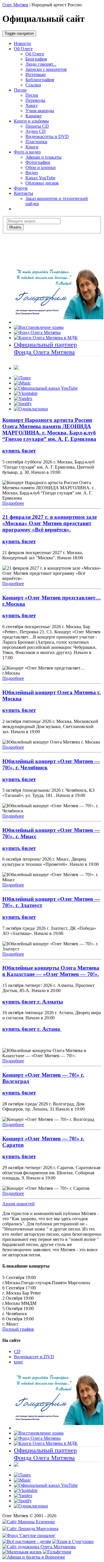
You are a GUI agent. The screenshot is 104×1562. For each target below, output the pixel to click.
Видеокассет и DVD (34, 1356)
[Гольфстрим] (57, 1551)
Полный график (18, 1329)
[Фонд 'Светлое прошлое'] (28, 1535)
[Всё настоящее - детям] (26, 1541)
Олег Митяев (15, 4)
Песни (20, 90)
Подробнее (13, 503)
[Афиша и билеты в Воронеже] (33, 1557)
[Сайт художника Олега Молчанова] (39, 1546)
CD (17, 1351)
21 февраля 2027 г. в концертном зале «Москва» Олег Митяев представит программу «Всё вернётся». (49, 523)
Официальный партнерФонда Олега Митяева (45, 348)
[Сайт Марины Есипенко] (28, 1521)
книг (18, 1361)
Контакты (23, 193)
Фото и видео (27, 152)
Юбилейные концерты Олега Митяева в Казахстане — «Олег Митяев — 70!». (50, 971)
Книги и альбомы (31, 121)
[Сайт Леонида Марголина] (30, 1528)
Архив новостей (18, 1203)
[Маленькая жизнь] (22, 1551)
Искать (15, 227)
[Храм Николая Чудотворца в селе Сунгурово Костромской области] (73, 1541)
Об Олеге (23, 48)
